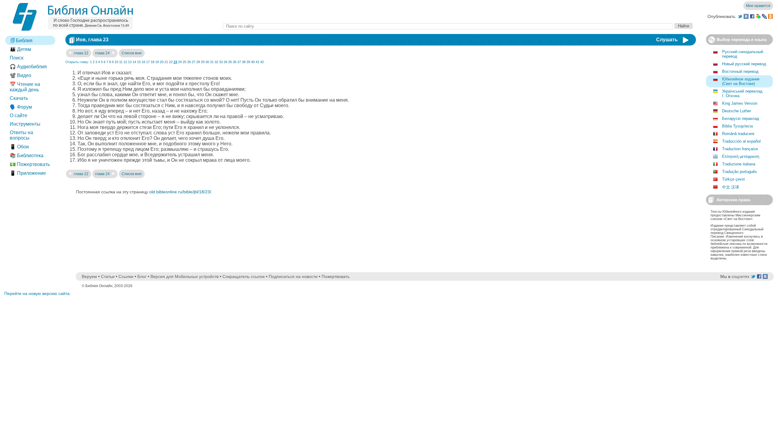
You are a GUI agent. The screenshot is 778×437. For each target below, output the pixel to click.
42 (262, 62)
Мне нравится (758, 6)
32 (216, 62)
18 (152, 62)
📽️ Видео (20, 75)
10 (116, 62)
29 (203, 62)
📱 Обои (19, 146)
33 (221, 62)
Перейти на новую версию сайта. (37, 293)
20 (162, 62)
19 (157, 62)
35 (230, 62)
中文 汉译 (730, 187)
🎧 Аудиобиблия (28, 66)
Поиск (16, 57)
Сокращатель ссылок (243, 276)
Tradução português (739, 171)
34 (225, 62)
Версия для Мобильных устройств (184, 276)
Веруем (89, 276)
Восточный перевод (740, 71)
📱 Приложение (28, 173)
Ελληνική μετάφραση (740, 156)
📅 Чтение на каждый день (25, 87)
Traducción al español (741, 141)
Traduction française (740, 149)
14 (134, 62)
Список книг (132, 53)
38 (244, 62)
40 (253, 62)
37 (239, 62)
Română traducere (738, 133)
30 (207, 62)
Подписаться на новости (293, 276)
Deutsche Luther (736, 111)
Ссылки (126, 276)
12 (125, 62)
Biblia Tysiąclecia (737, 126)
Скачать (19, 98)
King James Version (739, 103)
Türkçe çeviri (733, 179)
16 (143, 62)
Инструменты (25, 124)
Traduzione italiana (738, 164)
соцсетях (740, 276)
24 (180, 62)
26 (189, 62)
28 (198, 62)
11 (120, 62)
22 (171, 62)
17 (148, 62)
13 (130, 62)
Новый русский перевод (744, 64)
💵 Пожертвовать (30, 164)
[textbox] (448, 26)
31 (212, 62)
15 (139, 62)
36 (234, 62)
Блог (141, 276)
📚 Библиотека (26, 155)
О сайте (18, 115)
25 (184, 62)
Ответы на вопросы (21, 135)
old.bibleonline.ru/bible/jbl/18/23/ (180, 191)
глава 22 (80, 53)
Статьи (108, 276)
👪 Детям (20, 49)
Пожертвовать (335, 276)
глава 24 (103, 53)
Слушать (667, 39)
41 (257, 62)
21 (166, 62)
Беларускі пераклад (740, 118)
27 (193, 62)
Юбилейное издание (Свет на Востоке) (740, 81)
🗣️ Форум (21, 107)
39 (248, 62)
